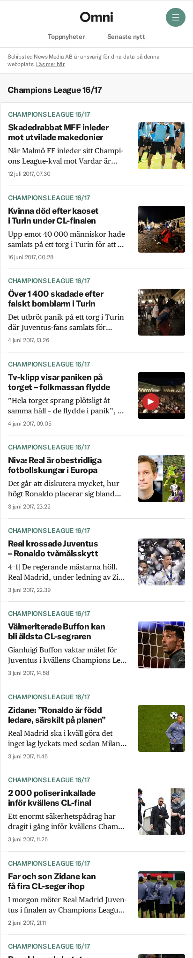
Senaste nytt (126, 37)
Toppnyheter (66, 37)
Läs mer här (50, 63)
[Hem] (96, 17)
